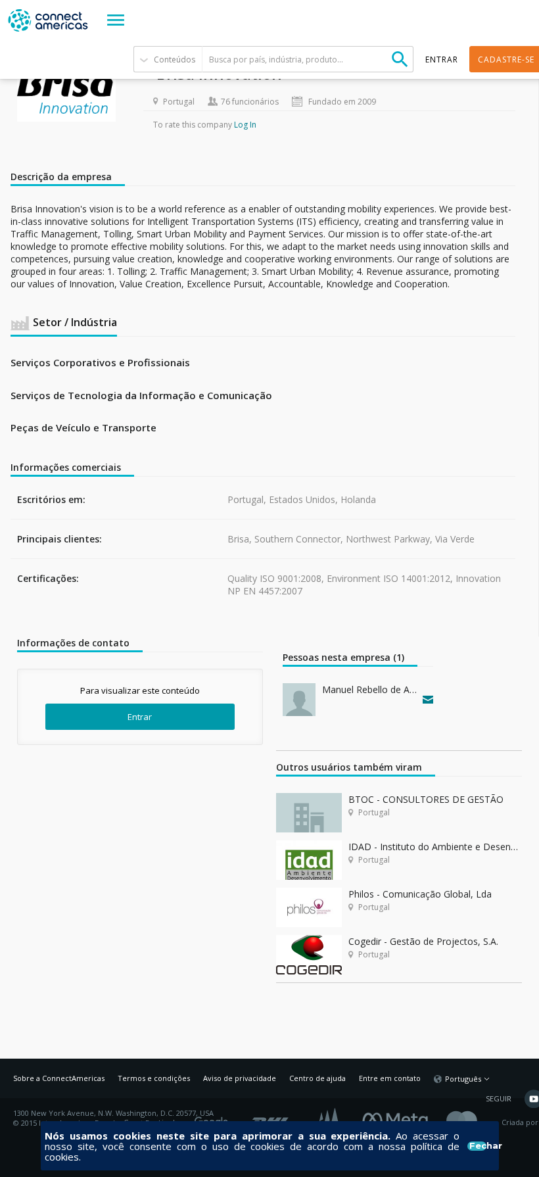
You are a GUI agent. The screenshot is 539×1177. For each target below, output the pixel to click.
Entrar (140, 717)
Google (214, 1118)
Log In (245, 124)
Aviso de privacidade (239, 1078)
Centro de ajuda (317, 1078)
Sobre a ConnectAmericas (59, 1078)
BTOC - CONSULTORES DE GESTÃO (426, 799)
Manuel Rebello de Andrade (369, 689)
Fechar (477, 1146)
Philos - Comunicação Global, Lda (420, 894)
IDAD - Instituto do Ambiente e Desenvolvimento (435, 846)
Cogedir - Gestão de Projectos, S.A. (423, 941)
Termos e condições (154, 1078)
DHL (271, 1118)
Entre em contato (390, 1078)
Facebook (398, 1118)
